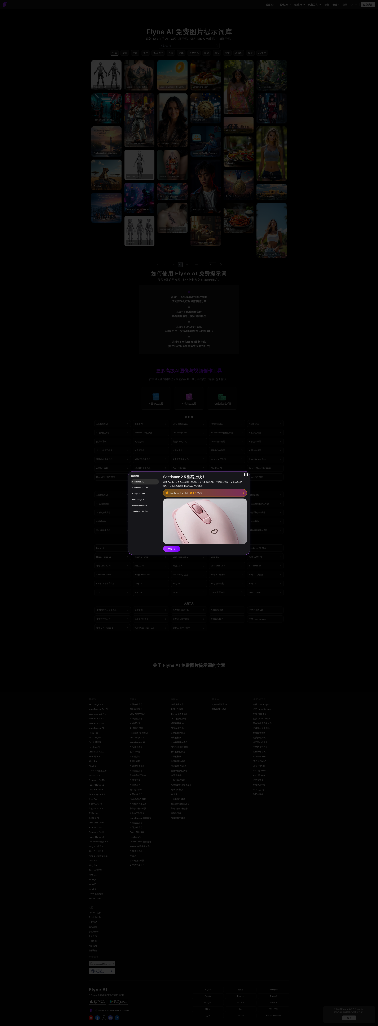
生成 (170, 549)
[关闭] (246, 474)
